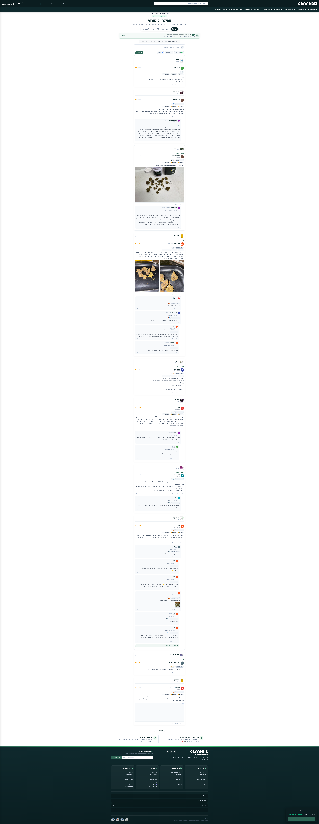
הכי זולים (257, 9)
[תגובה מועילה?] (178, 140)
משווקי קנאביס (202, 800)
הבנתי (123, 36)
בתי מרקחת (301, 9)
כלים (61, 4)
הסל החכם (179, 774)
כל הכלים (179, 784)
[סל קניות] (19, 3)
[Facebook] (171, 751)
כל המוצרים (311, 9)
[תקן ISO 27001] (117, 819)
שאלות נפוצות (153, 774)
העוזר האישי (178, 779)
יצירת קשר (130, 777)
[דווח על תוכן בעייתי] (136, 85)
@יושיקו (168, 563)
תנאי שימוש (130, 784)
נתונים (44, 4)
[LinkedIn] (167, 751)
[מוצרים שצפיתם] (27, 3)
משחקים (32, 4)
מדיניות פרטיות (129, 786)
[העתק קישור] (172, 85)
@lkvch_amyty (167, 329)
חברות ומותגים (235, 9)
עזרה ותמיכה (129, 774)
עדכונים (55, 4)
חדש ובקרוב (266, 9)
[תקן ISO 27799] (113, 819)
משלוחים (204, 784)
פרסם (138, 53)
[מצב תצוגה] (23, 3)
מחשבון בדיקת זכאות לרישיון (174, 782)
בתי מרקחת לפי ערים (200, 810)
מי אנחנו (131, 772)
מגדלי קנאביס (202, 796)
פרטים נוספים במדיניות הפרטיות (296, 814)
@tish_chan (167, 449)
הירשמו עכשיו (116, 758)
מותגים (204, 805)
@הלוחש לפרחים (168, 123)
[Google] (174, 751)
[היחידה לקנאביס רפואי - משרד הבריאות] (126, 819)
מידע (50, 4)
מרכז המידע (154, 772)
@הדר (171, 549)
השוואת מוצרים (178, 777)
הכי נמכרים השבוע (201, 779)
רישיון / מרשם (221, 9)
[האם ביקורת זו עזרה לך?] (181, 85)
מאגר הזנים (247, 9)
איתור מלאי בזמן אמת (176, 772)
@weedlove (169, 301)
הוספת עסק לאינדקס (127, 779)
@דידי (171, 435)
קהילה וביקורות (153, 782)
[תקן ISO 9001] (122, 819)
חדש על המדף (202, 782)
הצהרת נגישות (129, 782)
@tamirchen (167, 630)
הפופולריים (277, 9)
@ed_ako (170, 500)
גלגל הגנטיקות (153, 779)
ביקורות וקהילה (289, 9)
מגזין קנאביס (154, 786)
